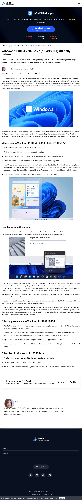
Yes (62, 382)
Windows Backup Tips (18, 46)
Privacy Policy (35, 495)
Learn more (53, 498)
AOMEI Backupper (6, 46)
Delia (11, 69)
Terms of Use (48, 495)
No (74, 382)
